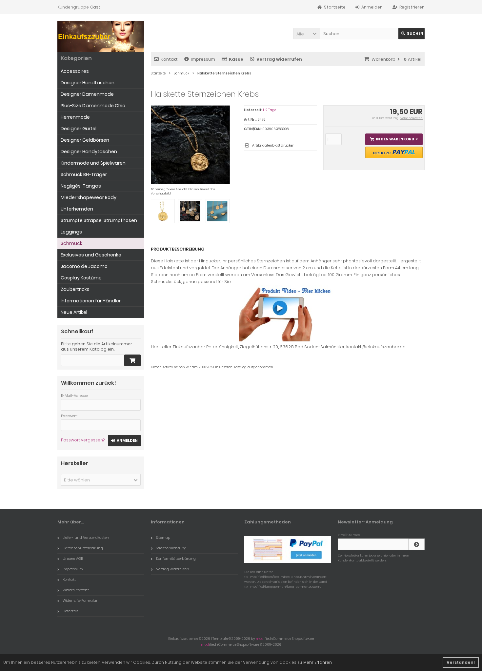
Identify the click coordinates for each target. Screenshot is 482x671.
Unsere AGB (73, 558)
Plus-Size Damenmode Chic (93, 105)
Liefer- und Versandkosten (86, 537)
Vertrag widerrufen (172, 569)
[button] (306, 33)
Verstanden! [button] (461, 662)
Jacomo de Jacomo (84, 266)
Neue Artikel (74, 312)
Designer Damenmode (87, 94)
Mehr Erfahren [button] (317, 662)
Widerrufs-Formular (80, 600)
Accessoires (75, 71)
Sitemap (163, 537)
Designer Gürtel (78, 128)
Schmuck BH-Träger (84, 174)
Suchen (411, 33)
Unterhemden (77, 209)
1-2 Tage (269, 110)
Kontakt (169, 59)
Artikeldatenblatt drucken (273, 145)
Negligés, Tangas (81, 186)
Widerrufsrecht (76, 590)
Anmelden (124, 440)
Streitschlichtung (171, 548)
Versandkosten (411, 118)
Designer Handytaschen (89, 151)
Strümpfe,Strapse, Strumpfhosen (99, 220)
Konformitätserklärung (176, 558)
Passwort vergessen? (83, 440)
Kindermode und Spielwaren (93, 163)
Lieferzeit (70, 611)
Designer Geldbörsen (85, 140)
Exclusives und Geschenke (91, 255)
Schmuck (71, 243)
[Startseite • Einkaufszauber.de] (100, 37)
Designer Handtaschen (87, 82)
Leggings (71, 232)
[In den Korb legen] (132, 360)
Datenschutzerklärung (83, 548)
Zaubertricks (75, 289)
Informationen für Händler (91, 300)
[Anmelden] (416, 544)
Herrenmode (75, 117)
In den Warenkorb (394, 139)
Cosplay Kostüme (81, 277)
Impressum (203, 59)
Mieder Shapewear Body (88, 197)
